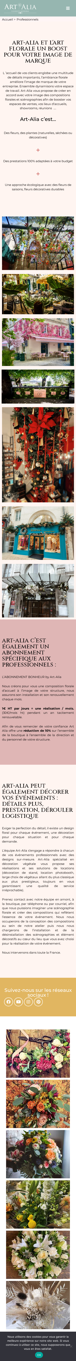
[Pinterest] (38, 1001)
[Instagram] (28, 1001)
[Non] (71, 1346)
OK (39, 1355)
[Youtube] (18, 1001)
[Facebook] (8, 1001)
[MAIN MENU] (68, 8)
